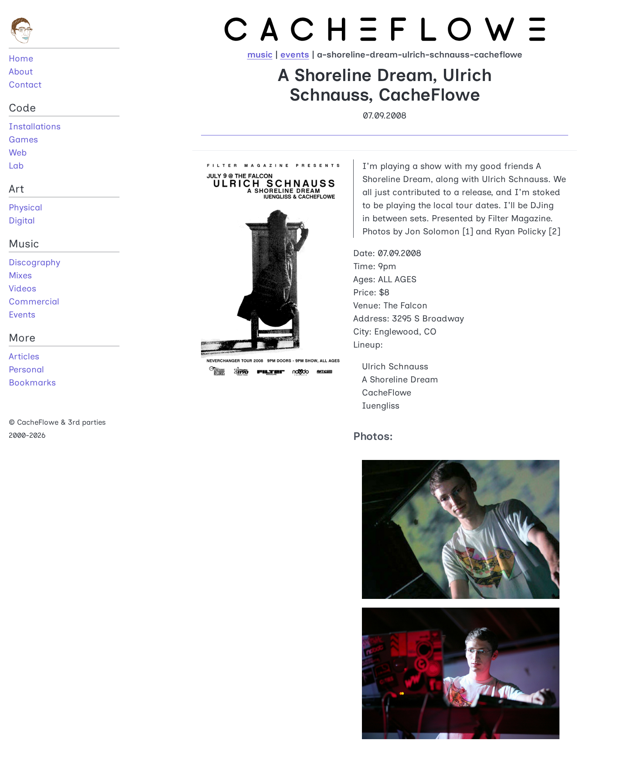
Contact (25, 84)
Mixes (20, 275)
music (260, 54)
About (21, 71)
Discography (34, 262)
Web (18, 152)
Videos (22, 288)
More (22, 337)
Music (24, 243)
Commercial (34, 301)
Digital (22, 220)
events (294, 54)
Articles (24, 356)
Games (23, 139)
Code (22, 107)
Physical (25, 207)
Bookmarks (32, 382)
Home (21, 58)
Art (16, 188)
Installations (35, 126)
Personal (26, 369)
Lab (16, 165)
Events (22, 314)
